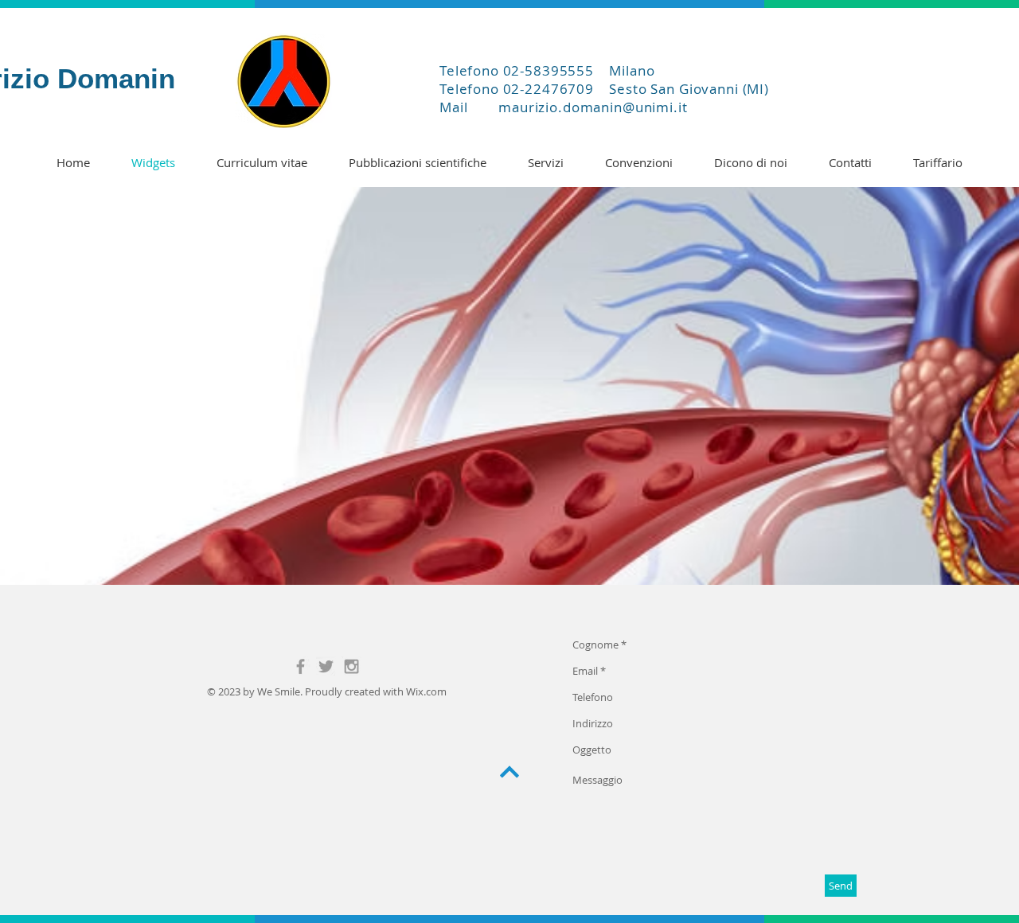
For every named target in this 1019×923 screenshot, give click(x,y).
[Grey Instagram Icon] (351, 666)
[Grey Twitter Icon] (326, 666)
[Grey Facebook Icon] (300, 666)
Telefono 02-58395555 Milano (547, 70)
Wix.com (426, 691)
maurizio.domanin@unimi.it (592, 107)
